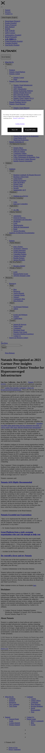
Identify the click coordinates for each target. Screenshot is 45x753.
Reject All (14, 129)
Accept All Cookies (30, 129)
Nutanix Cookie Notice (18, 118)
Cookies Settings (20, 123)
